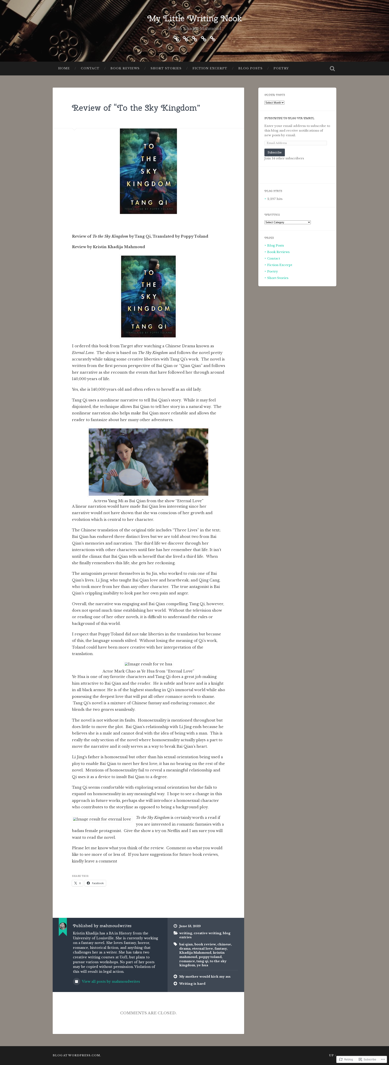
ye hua (202, 965)
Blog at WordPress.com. (77, 1055)
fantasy (221, 948)
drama (184, 948)
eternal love (202, 948)
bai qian (186, 944)
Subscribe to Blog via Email (289, 118)
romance (187, 961)
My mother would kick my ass (205, 976)
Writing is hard (192, 984)
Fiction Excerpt (209, 68)
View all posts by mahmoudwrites (110, 981)
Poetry (281, 68)
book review (205, 944)
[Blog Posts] (185, 38)
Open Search (332, 68)
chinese (224, 944)
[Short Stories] (203, 38)
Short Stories (166, 68)
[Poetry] (176, 38)
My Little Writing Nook (194, 18)
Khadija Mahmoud (195, 953)
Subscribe (275, 152)
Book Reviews (125, 68)
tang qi (202, 961)
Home (64, 68)
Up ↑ (332, 1055)
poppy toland (210, 957)
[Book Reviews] (212, 38)
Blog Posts (250, 68)
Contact (90, 68)
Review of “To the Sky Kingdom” (136, 107)
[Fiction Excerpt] (194, 38)
